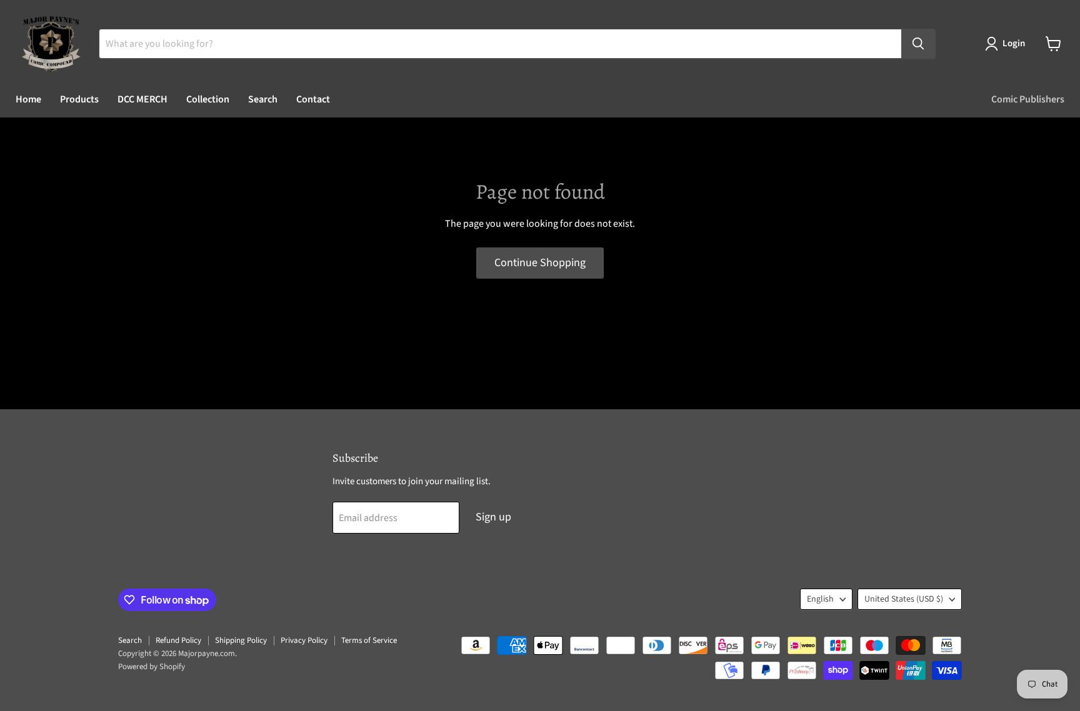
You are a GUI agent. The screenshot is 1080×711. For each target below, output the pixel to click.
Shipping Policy (241, 640)
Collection (207, 99)
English (820, 599)
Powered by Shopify (151, 666)
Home (28, 99)
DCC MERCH (143, 99)
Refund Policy (178, 640)
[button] (1007, 43)
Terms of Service (369, 640)
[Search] (918, 43)
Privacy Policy (304, 640)
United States (903, 599)
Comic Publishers (1027, 99)
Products (79, 99)
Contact (313, 99)
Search (263, 99)
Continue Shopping (540, 263)
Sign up (493, 517)
